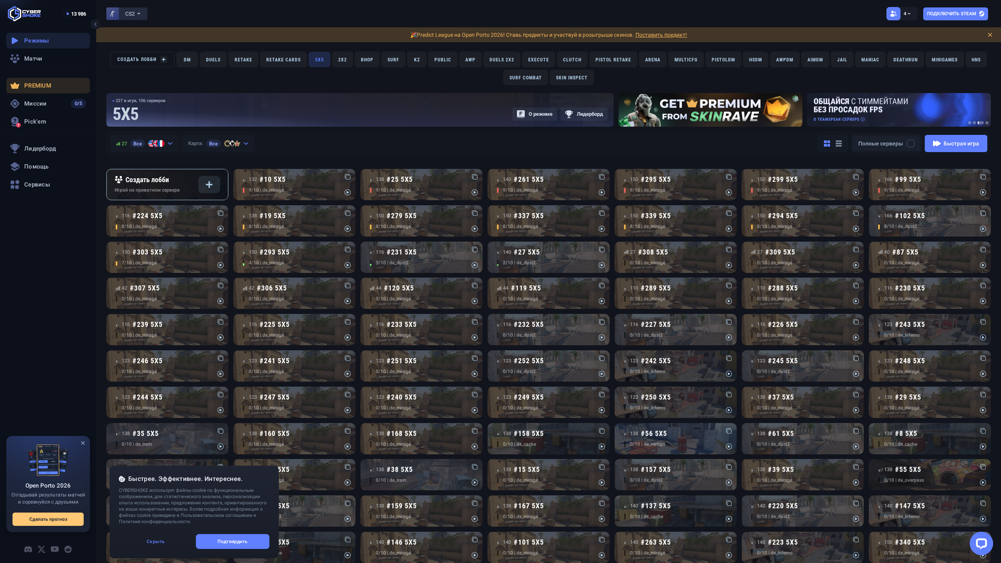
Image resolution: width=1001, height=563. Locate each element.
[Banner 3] (981, 122)
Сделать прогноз (48, 519)
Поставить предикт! (661, 35)
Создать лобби (136, 59)
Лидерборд (590, 114)
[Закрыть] (83, 443)
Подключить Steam (951, 13)
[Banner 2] (974, 122)
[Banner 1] (969, 122)
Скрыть (156, 541)
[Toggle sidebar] (95, 24)
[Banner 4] (986, 122)
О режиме (541, 114)
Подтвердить (232, 541)
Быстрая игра (961, 143)
